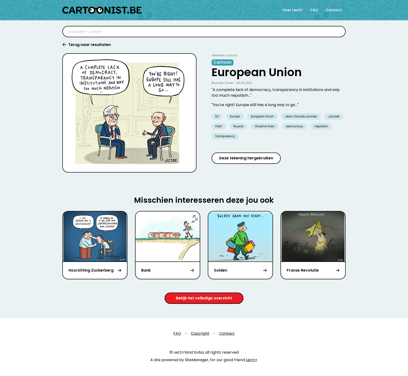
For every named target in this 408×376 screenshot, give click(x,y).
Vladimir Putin (265, 126)
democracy (294, 126)
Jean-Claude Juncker (301, 116)
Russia (238, 126)
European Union (262, 116)
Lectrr (251, 360)
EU (217, 116)
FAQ (314, 10)
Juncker (334, 116)
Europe (235, 116)
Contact (334, 10)
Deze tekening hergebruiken (246, 158)
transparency (225, 136)
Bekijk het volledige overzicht (204, 298)
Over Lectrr (292, 10)
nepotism (321, 126)
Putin (218, 126)
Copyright (200, 333)
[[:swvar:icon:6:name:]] (339, 31)
